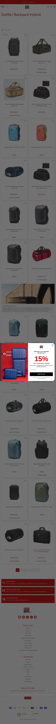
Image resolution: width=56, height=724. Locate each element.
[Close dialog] (53, 345)
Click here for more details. (41, 378)
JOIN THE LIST (41, 374)
